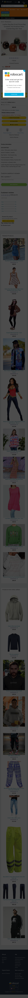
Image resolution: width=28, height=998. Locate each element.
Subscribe (14, 94)
